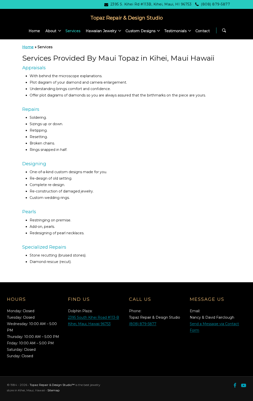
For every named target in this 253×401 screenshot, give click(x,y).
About (51, 31)
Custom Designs (140, 31)
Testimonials (175, 31)
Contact (202, 31)
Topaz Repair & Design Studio (126, 18)
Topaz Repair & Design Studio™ (52, 385)
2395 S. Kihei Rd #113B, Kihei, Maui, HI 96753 (151, 4)
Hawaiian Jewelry (101, 31)
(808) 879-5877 (215, 4)
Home (34, 31)
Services (72, 31)
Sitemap (53, 390)
